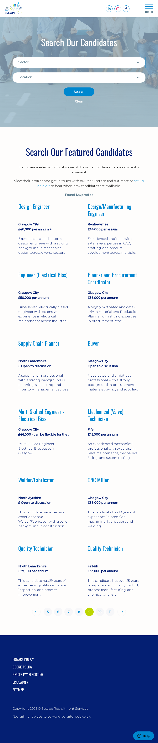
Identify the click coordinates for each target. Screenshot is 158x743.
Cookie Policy (22, 666)
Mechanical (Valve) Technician (105, 415)
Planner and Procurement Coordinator (112, 278)
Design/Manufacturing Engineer (109, 210)
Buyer (93, 343)
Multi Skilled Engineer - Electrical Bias (41, 415)
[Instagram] (117, 8)
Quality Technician (35, 548)
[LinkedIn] (109, 8)
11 (110, 612)
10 (100, 612)
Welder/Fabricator (36, 480)
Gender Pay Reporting (28, 674)
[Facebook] (126, 8)
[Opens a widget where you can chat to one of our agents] (143, 736)
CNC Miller (98, 480)
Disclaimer (20, 682)
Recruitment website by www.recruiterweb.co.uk (52, 716)
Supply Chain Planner (39, 343)
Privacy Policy (23, 659)
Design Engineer (34, 206)
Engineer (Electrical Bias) (42, 275)
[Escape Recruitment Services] (14, 8)
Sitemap (18, 689)
